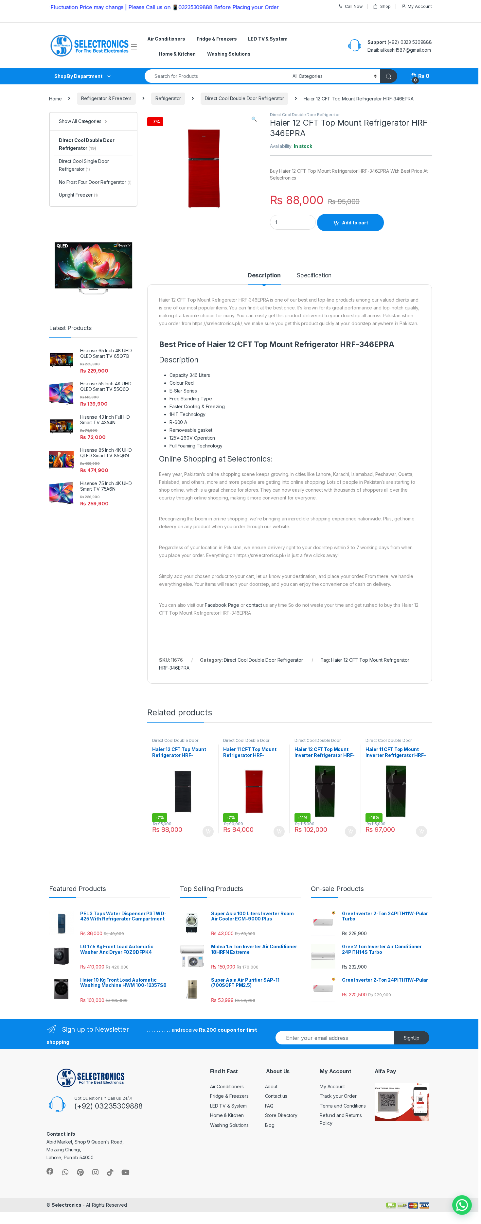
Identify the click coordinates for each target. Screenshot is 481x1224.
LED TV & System (268, 39)
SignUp (411, 1037)
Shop (385, 6)
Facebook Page (222, 605)
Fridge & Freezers (217, 39)
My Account (420, 6)
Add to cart (355, 222)
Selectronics (66, 1205)
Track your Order (338, 1096)
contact (254, 605)
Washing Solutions (229, 54)
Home (55, 98)
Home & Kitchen (177, 54)
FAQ (269, 1106)
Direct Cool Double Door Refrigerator (244, 98)
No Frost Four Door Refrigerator (95, 182)
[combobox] (217, 76)
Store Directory (281, 1115)
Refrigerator (168, 98)
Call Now (354, 6)
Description (264, 275)
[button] (462, 1205)
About (271, 1086)
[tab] (264, 278)
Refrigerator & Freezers (106, 98)
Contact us (276, 1096)
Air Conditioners (166, 39)
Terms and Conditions (343, 1106)
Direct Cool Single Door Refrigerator (84, 165)
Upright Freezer (78, 195)
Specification (314, 275)
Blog (270, 1125)
